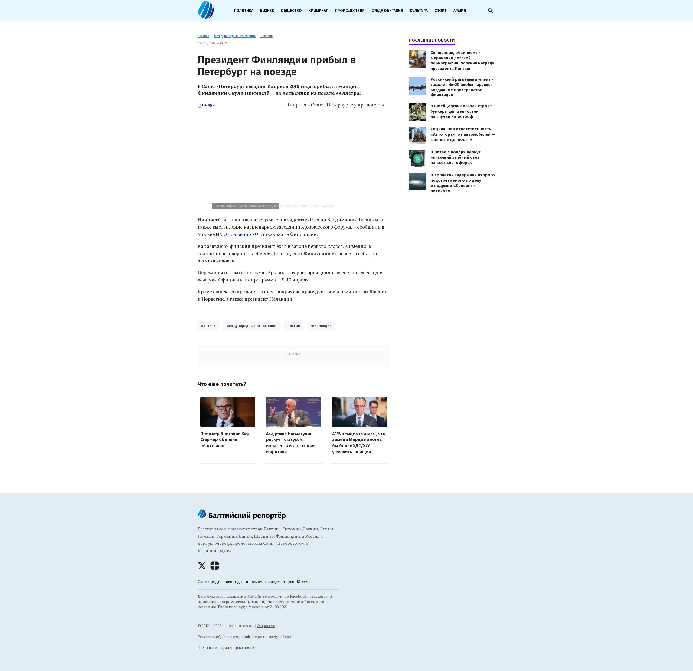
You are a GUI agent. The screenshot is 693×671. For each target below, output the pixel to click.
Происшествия (350, 10)
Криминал (318, 10)
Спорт (440, 10)
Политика (243, 10)
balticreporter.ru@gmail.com (268, 636)
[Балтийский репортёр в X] (202, 565)
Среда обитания (387, 10)
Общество (291, 10)
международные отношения (251, 326)
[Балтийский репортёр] (206, 16)
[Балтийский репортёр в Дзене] (214, 565)
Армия (459, 10)
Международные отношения (235, 36)
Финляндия (321, 326)
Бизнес (267, 10)
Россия (293, 326)
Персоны (266, 36)
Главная (203, 36)
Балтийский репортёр (246, 515)
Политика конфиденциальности (226, 647)
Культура (419, 10)
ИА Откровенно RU (237, 234)
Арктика (208, 326)
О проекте (266, 626)
